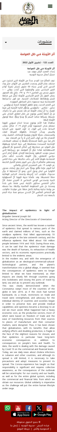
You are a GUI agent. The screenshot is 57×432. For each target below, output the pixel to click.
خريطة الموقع (23, 429)
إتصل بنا (14, 426)
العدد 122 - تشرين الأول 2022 (38, 63)
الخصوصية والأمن (41, 429)
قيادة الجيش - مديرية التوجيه (35, 426)
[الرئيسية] (28, 8)
